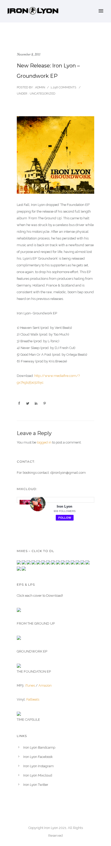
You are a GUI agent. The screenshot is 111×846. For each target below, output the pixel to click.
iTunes (30, 685)
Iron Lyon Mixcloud (37, 775)
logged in (44, 442)
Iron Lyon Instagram (38, 766)
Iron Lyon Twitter (35, 785)
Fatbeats (32, 699)
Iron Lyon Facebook (38, 757)
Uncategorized (42, 93)
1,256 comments (63, 87)
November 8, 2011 (28, 54)
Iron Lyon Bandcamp (39, 747)
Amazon (45, 685)
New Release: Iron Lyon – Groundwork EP (48, 71)
